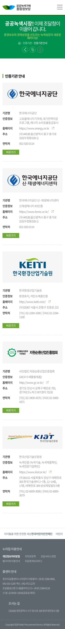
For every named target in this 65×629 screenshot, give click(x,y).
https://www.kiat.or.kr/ (32, 472)
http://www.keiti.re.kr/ (32, 302)
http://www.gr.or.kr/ (31, 382)
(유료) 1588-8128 (42, 588)
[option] (28, 533)
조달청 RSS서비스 (33, 561)
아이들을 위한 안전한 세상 (28, 534)
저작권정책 (30, 556)
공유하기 (25, 49)
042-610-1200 (9, 583)
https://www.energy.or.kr (34, 128)
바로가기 (11, 152)
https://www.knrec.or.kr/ (34, 211)
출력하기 (40, 50)
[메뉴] (59, 7)
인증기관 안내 (40, 43)
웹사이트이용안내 (11, 561)
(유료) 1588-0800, (46, 579)
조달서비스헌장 (48, 556)
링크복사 (33, 50)
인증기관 (27, 43)
